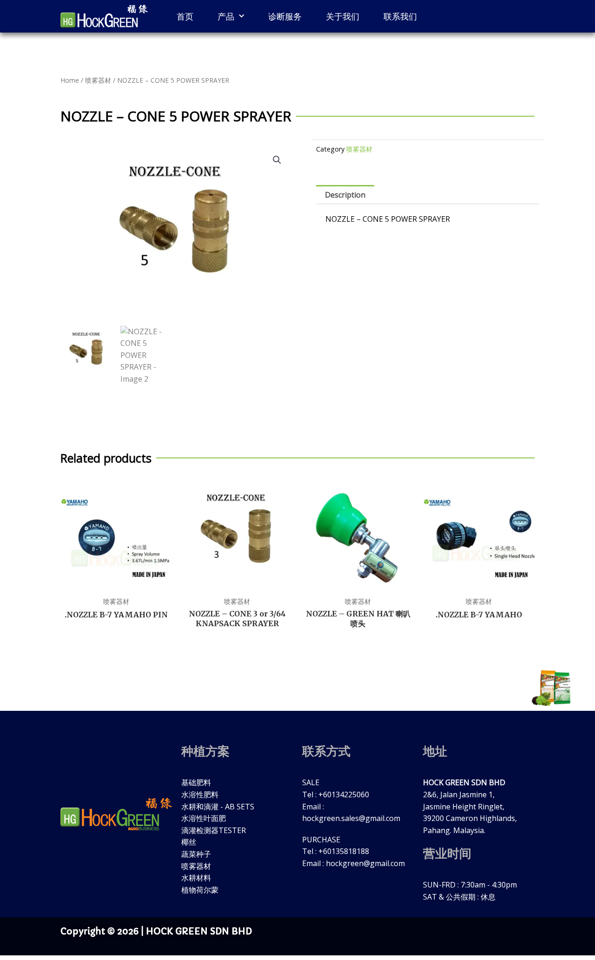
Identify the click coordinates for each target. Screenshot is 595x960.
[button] (277, 160)
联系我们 (400, 16)
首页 (185, 16)
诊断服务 (285, 16)
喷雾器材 (98, 80)
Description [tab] (345, 195)
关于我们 (342, 16)
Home (69, 80)
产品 (226, 16)
